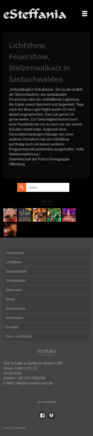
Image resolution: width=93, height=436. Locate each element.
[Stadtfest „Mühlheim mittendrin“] (40, 215)
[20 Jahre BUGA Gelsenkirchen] (54, 215)
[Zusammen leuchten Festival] (25, 215)
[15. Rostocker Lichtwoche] (10, 229)
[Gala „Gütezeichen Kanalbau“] (69, 215)
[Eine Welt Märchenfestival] (10, 215)
